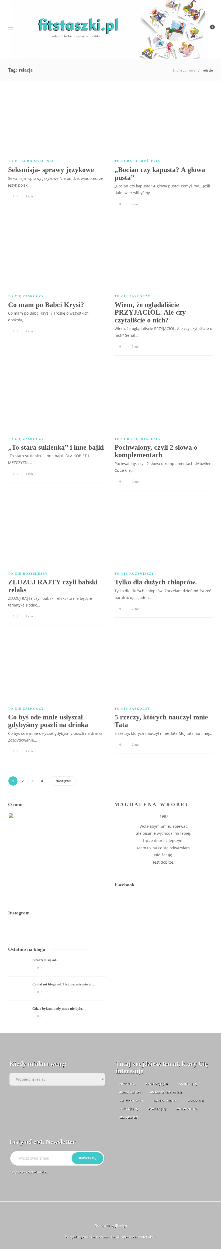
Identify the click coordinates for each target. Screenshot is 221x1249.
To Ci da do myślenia (31, 161)
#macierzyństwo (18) (165, 1092)
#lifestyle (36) (129, 1092)
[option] (57, 991)
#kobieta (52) (187, 1084)
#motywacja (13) (165, 1100)
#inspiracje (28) (156, 1084)
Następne (63, 781)
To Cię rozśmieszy (28, 573)
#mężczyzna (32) (131, 1100)
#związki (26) (128, 1117)
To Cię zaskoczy (26, 296)
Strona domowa (184, 70)
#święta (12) (156, 1109)
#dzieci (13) (127, 1084)
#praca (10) (195, 1100)
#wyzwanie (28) (187, 1109)
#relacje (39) (128, 1109)
